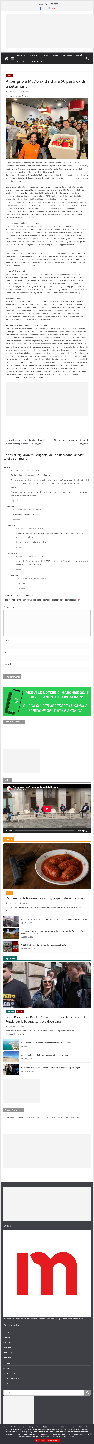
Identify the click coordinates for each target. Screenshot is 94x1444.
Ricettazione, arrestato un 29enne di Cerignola (71, 442)
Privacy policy (53, 1440)
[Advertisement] (50, 31)
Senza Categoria (10, 1373)
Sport (55, 55)
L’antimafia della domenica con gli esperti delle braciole (44, 898)
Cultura (44, 55)
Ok (37, 1440)
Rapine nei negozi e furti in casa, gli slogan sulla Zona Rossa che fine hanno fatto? (55, 919)
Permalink (35, 470)
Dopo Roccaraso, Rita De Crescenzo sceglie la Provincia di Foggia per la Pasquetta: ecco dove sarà (46, 1019)
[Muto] (83, 831)
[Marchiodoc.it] (6, 58)
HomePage (7, 1353)
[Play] (6, 831)
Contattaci (34, 61)
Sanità (79, 55)
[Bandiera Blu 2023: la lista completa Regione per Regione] (11, 1056)
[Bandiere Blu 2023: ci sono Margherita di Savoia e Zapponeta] (11, 1044)
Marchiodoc (25, 91)
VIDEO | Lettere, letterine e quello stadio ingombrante (43, 945)
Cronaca (33, 55)
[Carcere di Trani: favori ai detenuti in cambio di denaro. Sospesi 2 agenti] (11, 1069)
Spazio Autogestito (11, 1378)
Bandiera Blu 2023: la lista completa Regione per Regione (44, 1055)
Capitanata (67, 55)
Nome (6, 640)
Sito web (7, 664)
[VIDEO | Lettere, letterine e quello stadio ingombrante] (11, 946)
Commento (9, 607)
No (43, 1440)
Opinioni (21, 61)
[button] (41, 61)
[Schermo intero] (87, 831)
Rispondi (14, 501)
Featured (7, 1347)
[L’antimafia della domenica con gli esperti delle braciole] (47, 866)
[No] (91, 1434)
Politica (21, 55)
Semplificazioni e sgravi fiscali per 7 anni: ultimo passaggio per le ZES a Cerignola (25, 442)
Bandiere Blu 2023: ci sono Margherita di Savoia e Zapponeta (46, 1043)
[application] (47, 808)
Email (5, 652)
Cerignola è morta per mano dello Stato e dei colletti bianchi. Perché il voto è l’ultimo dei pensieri (52, 932)
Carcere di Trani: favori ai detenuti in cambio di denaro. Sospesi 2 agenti (51, 1067)
